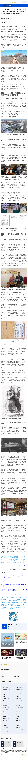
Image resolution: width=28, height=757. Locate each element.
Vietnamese (20, 729)
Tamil (18, 718)
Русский (2, 676)
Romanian (19, 705)
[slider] (8, 626)
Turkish (19, 723)
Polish (18, 698)
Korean (6, 731)
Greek (6, 714)
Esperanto (7, 705)
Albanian (6, 685)
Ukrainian (20, 725)
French (6, 709)
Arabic (5, 687)
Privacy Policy (3, 754)
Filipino (6, 707)
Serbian (19, 709)
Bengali (5, 691)
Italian (5, 727)
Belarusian (7, 689)
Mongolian (19, 689)
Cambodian (6, 696)
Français (3, 674)
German (6, 711)
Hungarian (6, 723)
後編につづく (22, 566)
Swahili (19, 716)
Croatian (6, 698)
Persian (19, 696)
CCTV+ (2, 678)
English (2, 671)
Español (15, 671)
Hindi (5, 720)
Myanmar (20, 691)
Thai (18, 720)
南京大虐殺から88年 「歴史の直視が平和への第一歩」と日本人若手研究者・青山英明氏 (14, 590)
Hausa (5, 716)
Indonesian (8, 725)
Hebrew (6, 718)
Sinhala (18, 711)
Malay (20, 687)
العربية (15, 674)
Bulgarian (7, 694)
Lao (17, 685)
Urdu (18, 727)
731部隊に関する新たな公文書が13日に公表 (11, 581)
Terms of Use (10, 754)
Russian (19, 707)
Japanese (6, 729)
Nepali (18, 694)
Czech (5, 700)
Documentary (17, 676)
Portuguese (20, 700)
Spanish (19, 714)
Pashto (18, 702)
